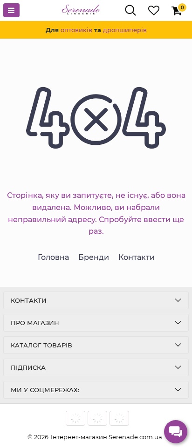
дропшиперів (125, 30)
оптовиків (76, 30)
